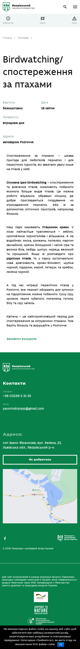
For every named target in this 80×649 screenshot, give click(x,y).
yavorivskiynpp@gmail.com (23, 409)
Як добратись (40, 459)
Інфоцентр (8, 23)
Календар (23, 37)
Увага (74, 23)
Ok (60, 644)
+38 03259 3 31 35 (17, 396)
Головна (7, 37)
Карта (43, 23)
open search (65, 7)
